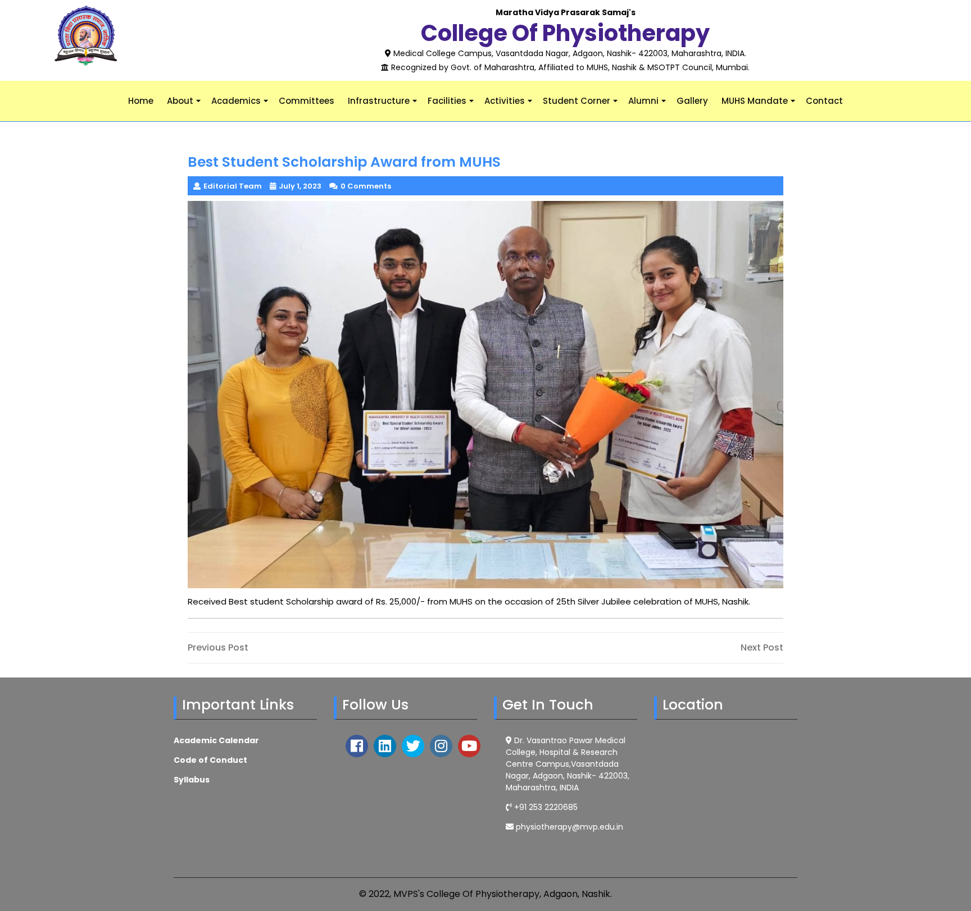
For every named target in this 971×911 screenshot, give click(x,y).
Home (140, 101)
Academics (236, 101)
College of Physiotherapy (565, 33)
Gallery (692, 101)
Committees (306, 101)
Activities (504, 101)
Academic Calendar (216, 740)
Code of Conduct (210, 760)
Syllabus (192, 779)
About (180, 101)
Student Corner (576, 101)
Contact (824, 101)
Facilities (447, 101)
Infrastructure (379, 101)
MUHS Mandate (755, 101)
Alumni (643, 101)
